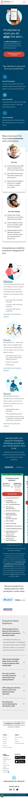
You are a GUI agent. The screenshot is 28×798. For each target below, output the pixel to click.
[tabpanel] (14, 506)
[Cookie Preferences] (2, 795)
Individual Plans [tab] (9, 467)
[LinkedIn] (11, 789)
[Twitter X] (17, 789)
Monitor (8, 281)
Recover (7, 393)
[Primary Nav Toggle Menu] (24, 2)
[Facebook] (14, 789)
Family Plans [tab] (19, 467)
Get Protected (12, 494)
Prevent (7, 340)
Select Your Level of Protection (14, 54)
